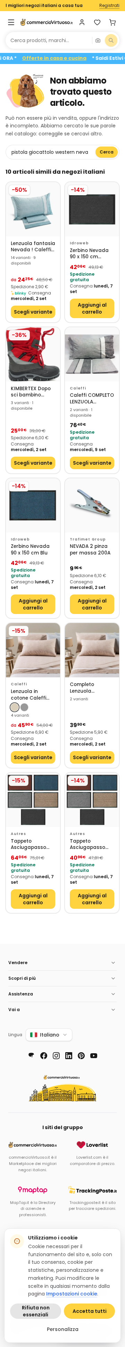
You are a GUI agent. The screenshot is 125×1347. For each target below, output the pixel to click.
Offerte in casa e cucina (65, 58)
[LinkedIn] (68, 1055)
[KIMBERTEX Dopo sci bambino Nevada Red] (33, 354)
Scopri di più (22, 978)
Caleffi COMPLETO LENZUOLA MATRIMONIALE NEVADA (92, 398)
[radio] (14, 707)
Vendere (17, 963)
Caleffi (78, 388)
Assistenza (20, 994)
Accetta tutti (90, 1311)
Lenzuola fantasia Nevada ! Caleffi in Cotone (33, 247)
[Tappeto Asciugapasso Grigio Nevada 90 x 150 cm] (92, 800)
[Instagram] (56, 1055)
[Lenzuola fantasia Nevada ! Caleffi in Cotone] (33, 209)
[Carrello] (112, 22)
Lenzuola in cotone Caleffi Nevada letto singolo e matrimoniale (28, 694)
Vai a (14, 1010)
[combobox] (48, 40)
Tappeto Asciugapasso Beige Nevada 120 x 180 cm (32, 844)
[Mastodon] (31, 1055)
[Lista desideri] (97, 22)
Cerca (107, 152)
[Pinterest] (81, 1055)
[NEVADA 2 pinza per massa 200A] (92, 505)
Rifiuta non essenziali (36, 1311)
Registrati (109, 5)
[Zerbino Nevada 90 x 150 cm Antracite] (92, 209)
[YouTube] (93, 1055)
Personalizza (62, 1329)
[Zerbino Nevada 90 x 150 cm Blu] (33, 505)
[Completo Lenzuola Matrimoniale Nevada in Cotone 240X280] (92, 650)
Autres (18, 833)
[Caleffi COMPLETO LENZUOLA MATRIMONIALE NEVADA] (92, 354)
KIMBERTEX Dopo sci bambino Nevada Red (31, 392)
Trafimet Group (88, 539)
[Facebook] (43, 1055)
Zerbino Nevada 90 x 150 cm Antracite (89, 253)
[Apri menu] (11, 22)
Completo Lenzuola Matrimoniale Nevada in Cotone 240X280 (92, 688)
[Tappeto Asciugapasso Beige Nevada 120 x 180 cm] (33, 800)
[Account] (82, 22)
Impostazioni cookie (71, 1293)
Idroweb (79, 243)
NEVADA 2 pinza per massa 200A (90, 549)
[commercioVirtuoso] (46, 22)
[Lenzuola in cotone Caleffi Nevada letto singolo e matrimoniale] (33, 650)
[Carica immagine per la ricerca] (98, 40)
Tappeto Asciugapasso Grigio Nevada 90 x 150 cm (91, 844)
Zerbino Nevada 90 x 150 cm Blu (30, 549)
